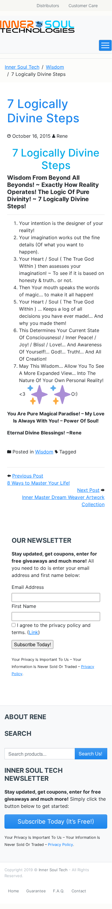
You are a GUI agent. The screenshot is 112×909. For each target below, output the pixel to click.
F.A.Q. (58, 890)
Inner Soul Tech (53, 869)
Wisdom (44, 452)
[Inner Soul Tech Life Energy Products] (37, 27)
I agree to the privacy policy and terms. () (51, 628)
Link (33, 632)
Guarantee (36, 890)
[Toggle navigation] (105, 45)
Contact (78, 890)
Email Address (28, 587)
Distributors (48, 5)
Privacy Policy (60, 844)
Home (13, 890)
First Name (24, 606)
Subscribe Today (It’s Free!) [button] (56, 821)
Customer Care (83, 5)
